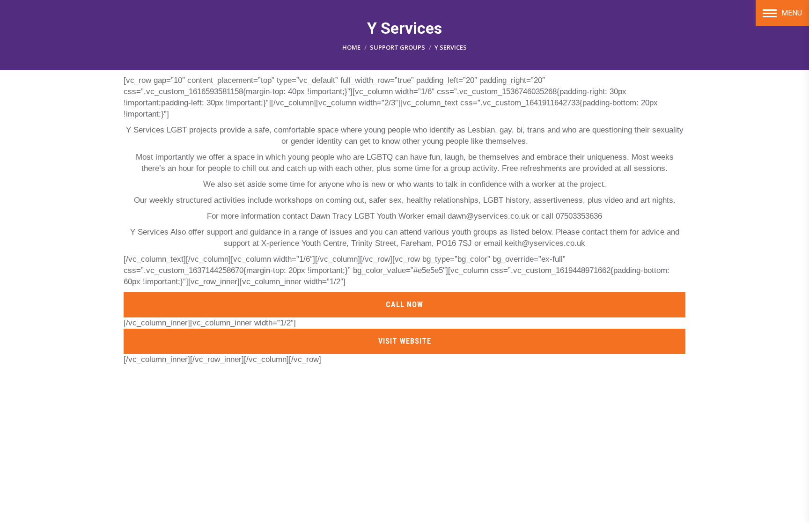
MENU (791, 12)
